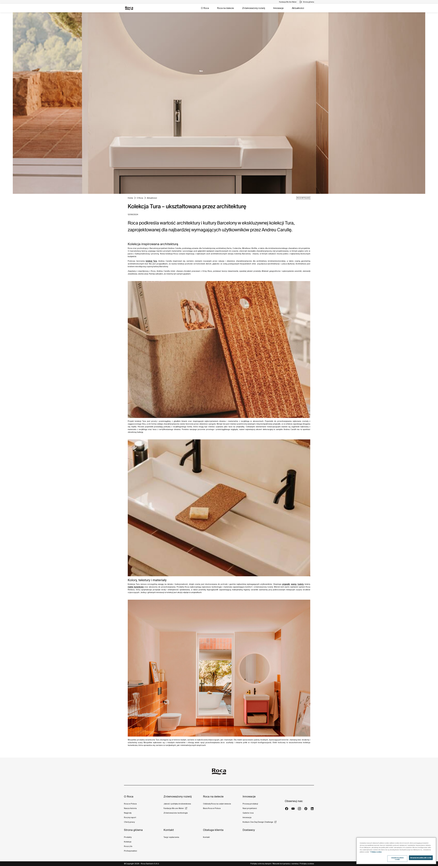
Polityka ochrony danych (260, 864)
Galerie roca (248, 813)
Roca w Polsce (130, 804)
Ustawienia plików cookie (397, 858)
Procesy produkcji (250, 804)
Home (130, 198)
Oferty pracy (129, 822)
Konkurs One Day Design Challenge (258, 822)
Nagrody (127, 813)
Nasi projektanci (250, 808)
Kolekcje (127, 842)
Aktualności (298, 8)
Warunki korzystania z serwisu (285, 864)
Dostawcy (249, 829)
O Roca (205, 8)
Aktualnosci (152, 198)
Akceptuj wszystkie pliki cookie (420, 858)
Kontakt (169, 829)
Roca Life (128, 846)
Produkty (128, 837)
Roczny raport (130, 817)
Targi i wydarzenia (171, 837)
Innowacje (278, 8)
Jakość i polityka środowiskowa (177, 804)
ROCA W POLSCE (303, 198)
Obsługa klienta (213, 829)
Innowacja (247, 817)
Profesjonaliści (130, 851)
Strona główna (133, 829)
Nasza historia (130, 808)
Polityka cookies (307, 864)
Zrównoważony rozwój (253, 8)
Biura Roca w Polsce (212, 808)
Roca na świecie (225, 8)
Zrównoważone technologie (176, 813)
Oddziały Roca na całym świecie (217, 804)
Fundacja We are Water (174, 808)
